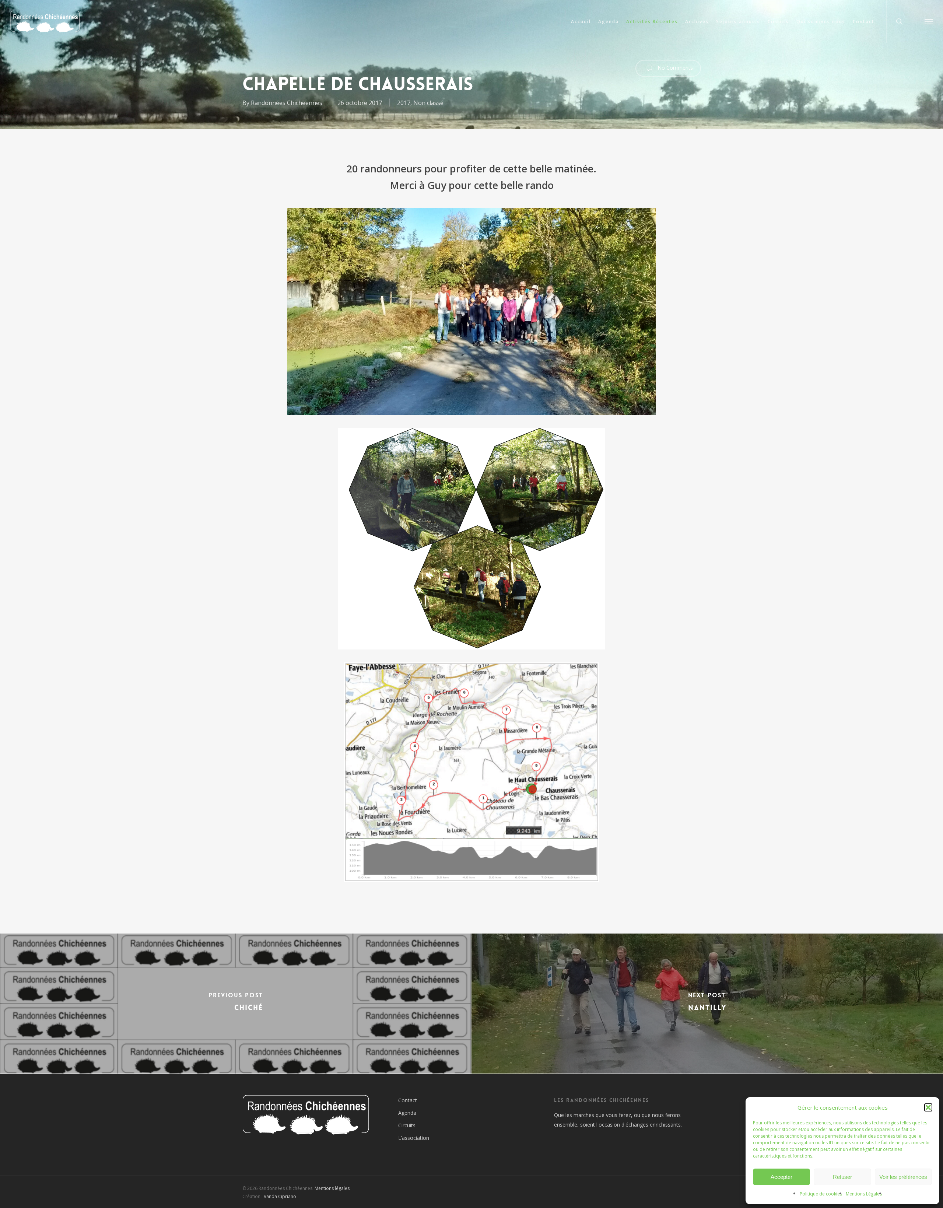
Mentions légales (332, 1188)
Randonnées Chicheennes (286, 103)
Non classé (428, 103)
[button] (928, 1107)
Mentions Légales (864, 1194)
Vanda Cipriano (280, 1196)
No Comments (674, 67)
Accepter (781, 1177)
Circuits (407, 1125)
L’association (413, 1137)
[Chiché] (236, 1004)
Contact (407, 1100)
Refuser (842, 1177)
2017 (403, 103)
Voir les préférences (903, 1177)
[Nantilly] (707, 1004)
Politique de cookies (821, 1194)
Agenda (407, 1112)
